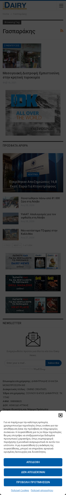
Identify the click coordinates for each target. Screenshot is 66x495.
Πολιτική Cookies (20, 490)
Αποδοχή (33, 462)
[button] (60, 415)
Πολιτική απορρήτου (42, 490)
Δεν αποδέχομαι (33, 472)
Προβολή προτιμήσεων (33, 482)
